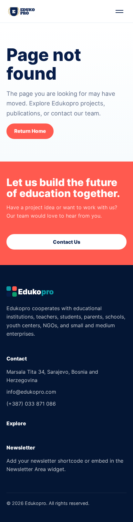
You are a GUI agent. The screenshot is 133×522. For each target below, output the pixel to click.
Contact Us (66, 242)
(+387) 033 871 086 (31, 403)
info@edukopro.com (31, 392)
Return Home (30, 131)
